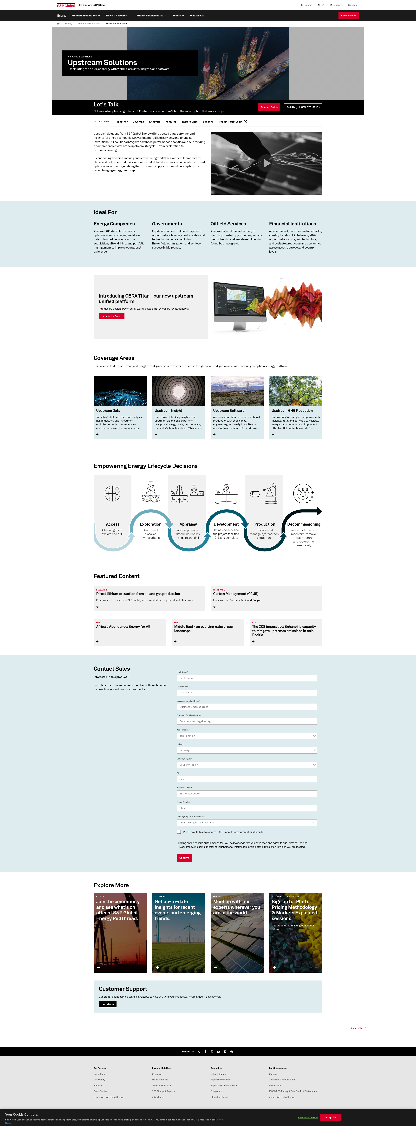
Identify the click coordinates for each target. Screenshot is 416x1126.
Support (338, 5)
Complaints (216, 1091)
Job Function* (183, 730)
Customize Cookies (308, 1117)
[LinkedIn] (225, 1051)
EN (323, 5)
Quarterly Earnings (161, 1085)
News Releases (160, 1079)
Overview (157, 1074)
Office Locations (219, 1097)
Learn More (108, 1004)
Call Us (303, 107)
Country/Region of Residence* (191, 816)
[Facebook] (205, 1051)
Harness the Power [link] (112, 316)
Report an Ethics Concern (224, 1085)
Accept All (330, 1117)
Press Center (100, 1091)
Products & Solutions (89, 23)
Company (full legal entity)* (189, 715)
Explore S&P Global (94, 5)
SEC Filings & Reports (163, 1091)
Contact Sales (348, 15)
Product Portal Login (230, 121)
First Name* (182, 672)
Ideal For (122, 121)
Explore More (190, 121)
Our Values (99, 1074)
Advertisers (158, 1097)
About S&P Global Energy (282, 1097)
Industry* (181, 744)
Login (355, 5)
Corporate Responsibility (282, 1079)
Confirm (184, 857)
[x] (199, 1051)
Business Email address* (188, 701)
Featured (171, 121)
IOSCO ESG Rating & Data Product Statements (293, 1091)
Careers (273, 1074)
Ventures (98, 1085)
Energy (68, 23)
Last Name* (182, 686)
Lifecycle (154, 121)
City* (179, 773)
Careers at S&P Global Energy (109, 1097)
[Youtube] (218, 1051)
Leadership (275, 1085)
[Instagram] (211, 1051)
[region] (208, 1117)
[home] (58, 23)
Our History (99, 1079)
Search (308, 5)
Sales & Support (219, 1074)
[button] (266, 163)
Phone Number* (184, 802)
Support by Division (221, 1079)
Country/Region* (184, 759)
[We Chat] (231, 1051)
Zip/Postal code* (184, 787)
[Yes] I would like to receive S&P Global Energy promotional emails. (223, 832)
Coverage (138, 121)
